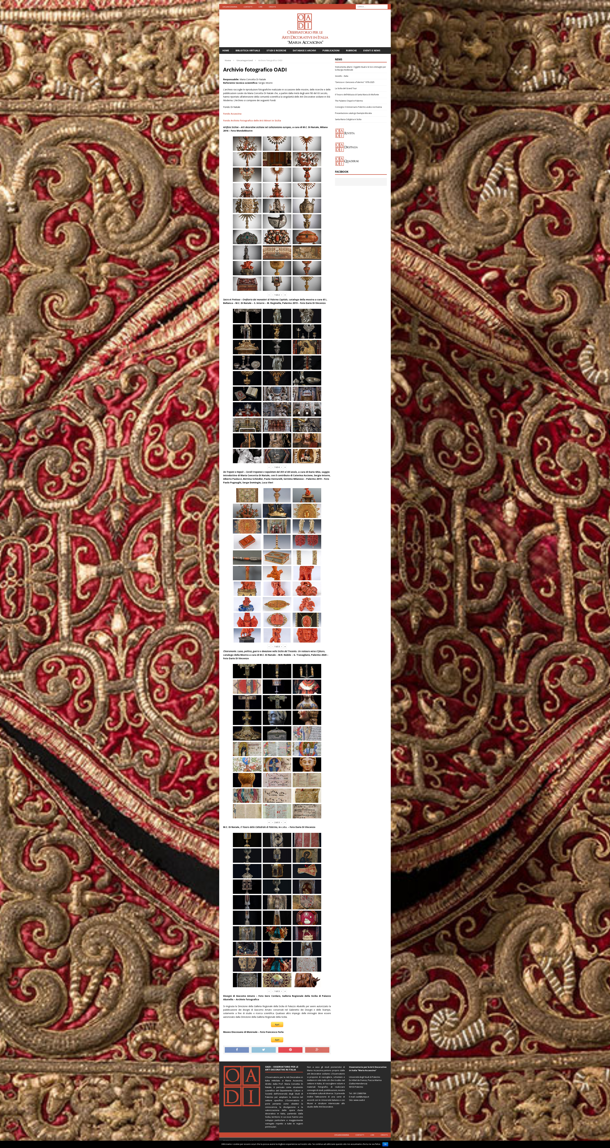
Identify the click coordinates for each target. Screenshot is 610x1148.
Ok (385, 1144)
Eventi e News (371, 50)
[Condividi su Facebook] (237, 1050)
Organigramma (229, 7)
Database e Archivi (304, 50)
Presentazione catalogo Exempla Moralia (353, 113)
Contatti (248, 7)
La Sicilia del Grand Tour (346, 88)
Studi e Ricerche (276, 50)
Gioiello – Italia (341, 76)
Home (225, 50)
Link (260, 7)
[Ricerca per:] (372, 6)
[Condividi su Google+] (317, 1050)
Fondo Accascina (232, 113)
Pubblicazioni (330, 50)
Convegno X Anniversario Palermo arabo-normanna (358, 107)
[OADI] (305, 28)
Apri (277, 1024)
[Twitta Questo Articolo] (264, 1050)
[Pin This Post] (290, 1050)
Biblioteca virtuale (248, 50)
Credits (272, 7)
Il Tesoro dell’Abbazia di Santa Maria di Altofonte (357, 94)
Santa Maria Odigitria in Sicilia (348, 119)
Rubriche (351, 50)
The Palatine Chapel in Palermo (349, 100)
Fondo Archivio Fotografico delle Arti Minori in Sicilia (252, 120)
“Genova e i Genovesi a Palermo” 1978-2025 (354, 82)
